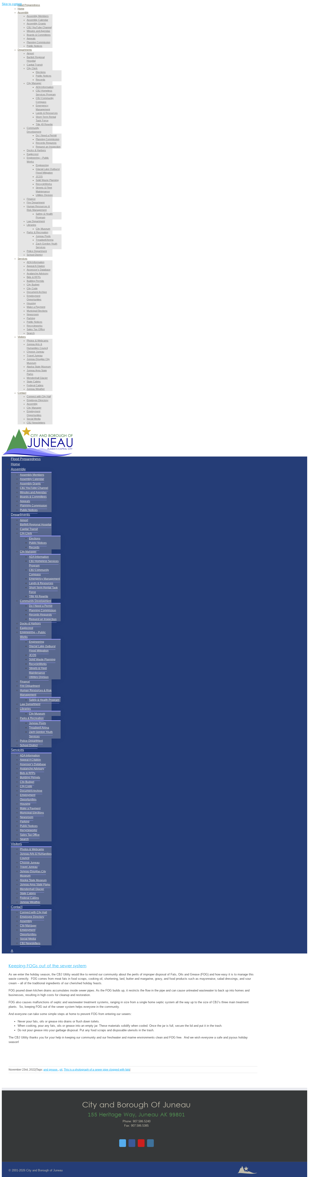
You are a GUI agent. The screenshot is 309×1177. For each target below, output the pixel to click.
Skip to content (12, 4)
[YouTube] (141, 1143)
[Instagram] (150, 1143)
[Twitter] (122, 1143)
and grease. (50, 1069)
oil (60, 1069)
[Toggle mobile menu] (3, 451)
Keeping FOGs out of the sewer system (47, 966)
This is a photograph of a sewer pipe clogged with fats (97, 1069)
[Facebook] (131, 1143)
